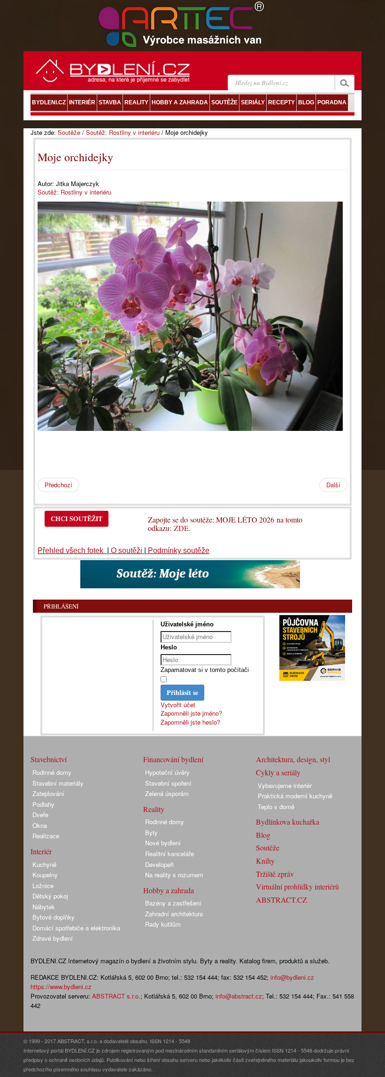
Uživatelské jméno (187, 624)
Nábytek (43, 906)
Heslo (169, 647)
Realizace (45, 835)
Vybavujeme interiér (285, 785)
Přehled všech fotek (71, 550)
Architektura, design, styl (293, 759)
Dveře (40, 814)
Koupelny (45, 874)
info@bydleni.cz (292, 977)
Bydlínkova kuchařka (287, 822)
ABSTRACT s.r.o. (116, 995)
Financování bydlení (173, 759)
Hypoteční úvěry (167, 772)
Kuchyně (44, 864)
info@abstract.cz (239, 995)
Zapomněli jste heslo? (190, 722)
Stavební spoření (168, 783)
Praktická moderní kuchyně (295, 795)
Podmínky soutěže (178, 550)
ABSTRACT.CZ (281, 900)
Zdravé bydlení (52, 938)
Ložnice (43, 885)
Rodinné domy (51, 772)
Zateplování (48, 793)
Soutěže (69, 132)
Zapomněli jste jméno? (191, 713)
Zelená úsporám (167, 793)
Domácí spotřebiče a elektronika (76, 927)
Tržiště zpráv (275, 874)
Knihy (265, 861)
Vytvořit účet (178, 704)
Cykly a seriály (278, 772)
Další (333, 484)
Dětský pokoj (50, 895)
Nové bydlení (163, 842)
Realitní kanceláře (169, 853)
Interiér (41, 851)
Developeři (159, 864)
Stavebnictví (49, 759)
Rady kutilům (163, 924)
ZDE (181, 528)
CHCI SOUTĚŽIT (76, 518)
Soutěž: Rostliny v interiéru (123, 132)
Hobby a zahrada (168, 890)
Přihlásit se (182, 692)
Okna (39, 825)
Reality (153, 809)
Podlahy (43, 804)
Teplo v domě (276, 806)
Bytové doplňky (53, 917)
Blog (263, 835)
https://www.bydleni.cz (61, 986)
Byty (151, 832)
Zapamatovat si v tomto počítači (205, 669)
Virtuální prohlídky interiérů (297, 886)
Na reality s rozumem (174, 874)
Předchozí (58, 484)
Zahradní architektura (174, 913)
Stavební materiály (58, 783)
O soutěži (126, 550)
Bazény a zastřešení (173, 902)
